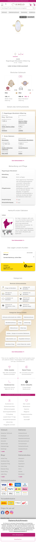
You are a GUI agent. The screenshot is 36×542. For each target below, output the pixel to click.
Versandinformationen (9, 419)
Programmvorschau (26, 414)
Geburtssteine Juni (11, 339)
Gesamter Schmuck (6, 433)
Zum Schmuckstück (17, 161)
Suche (33, 8)
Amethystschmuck (23, 436)
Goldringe (3, 449)
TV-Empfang (9, 414)
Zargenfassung (23, 148)
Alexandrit (21, 458)
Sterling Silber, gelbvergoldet (23, 122)
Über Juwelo (26, 404)
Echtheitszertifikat (9, 406)
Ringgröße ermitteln (9, 425)
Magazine (26, 412)
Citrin (20, 469)
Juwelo (20, 131)
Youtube (7, 512)
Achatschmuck (22, 433)
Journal (26, 419)
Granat (20, 471)
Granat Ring (4, 471)
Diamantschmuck (23, 446)
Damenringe (27, 322)
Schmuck (4, 12)
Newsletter (27, 417)
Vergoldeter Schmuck (24, 339)
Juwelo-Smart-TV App (9, 417)
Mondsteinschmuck (11, 322)
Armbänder (4, 438)
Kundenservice (9, 404)
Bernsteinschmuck (23, 441)
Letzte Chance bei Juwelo (23, 344)
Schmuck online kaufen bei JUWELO (12, 317)
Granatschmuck (22, 449)
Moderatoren (26, 406)
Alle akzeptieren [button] (18, 535)
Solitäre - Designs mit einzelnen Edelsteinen (18, 333)
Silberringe (23, 328)
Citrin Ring (4, 466)
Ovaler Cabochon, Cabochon (7, 149)
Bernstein (21, 466)
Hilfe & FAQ (9, 422)
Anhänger (3, 436)
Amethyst (21, 461)
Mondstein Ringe (10, 344)
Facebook (2, 512)
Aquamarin (21, 464)
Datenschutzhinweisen (19, 531)
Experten (26, 409)
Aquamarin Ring (5, 464)
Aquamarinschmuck (24, 438)
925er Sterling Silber (8, 127)
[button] (2, 4)
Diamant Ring (5, 469)
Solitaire (4, 131)
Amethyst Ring (5, 461)
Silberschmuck (14, 328)
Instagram (11, 512)
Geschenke (24, 12)
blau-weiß (5, 153)
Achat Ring (4, 458)
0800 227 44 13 (9, 389)
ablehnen (17, 528)
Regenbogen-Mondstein (25, 140)
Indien (20, 153)
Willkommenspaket (9, 409)
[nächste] (32, 90)
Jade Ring (4, 474)
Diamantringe (5, 446)
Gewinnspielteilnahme (9, 412)
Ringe (19, 322)
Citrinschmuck (22, 444)
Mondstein (5, 140)
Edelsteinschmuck (14, 12)
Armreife (3, 441)
